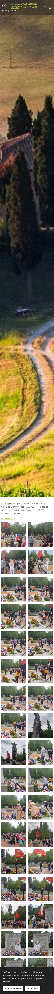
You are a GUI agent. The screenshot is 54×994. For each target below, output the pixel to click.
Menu (50, 7)
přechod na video (8, 519)
